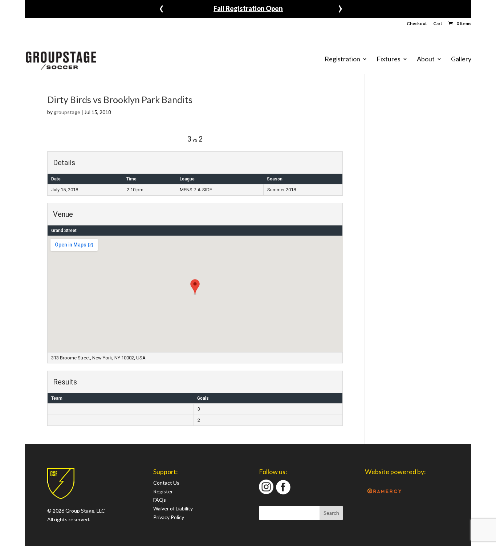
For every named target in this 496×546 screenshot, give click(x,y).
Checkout (417, 23)
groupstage (67, 112)
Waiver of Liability (173, 508)
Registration (342, 59)
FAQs (159, 500)
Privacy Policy (168, 517)
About (426, 59)
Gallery (461, 59)
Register (163, 491)
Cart (437, 23)
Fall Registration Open (248, 8)
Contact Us (166, 483)
